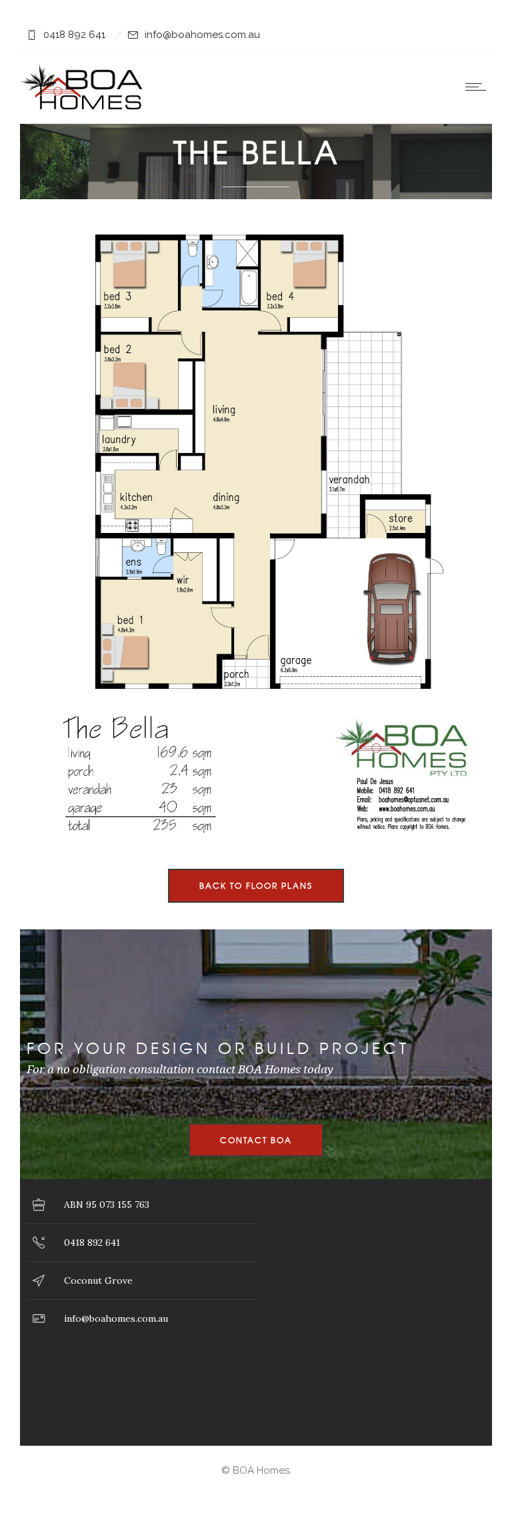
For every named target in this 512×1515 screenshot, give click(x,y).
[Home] (82, 106)
